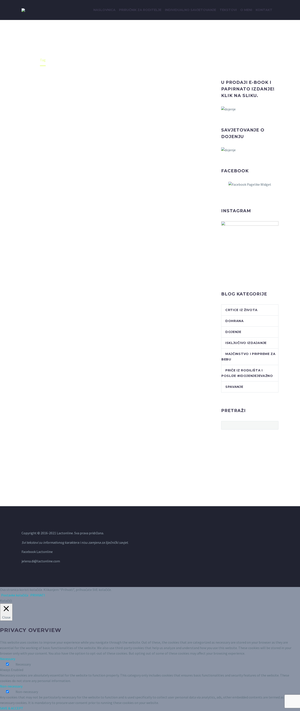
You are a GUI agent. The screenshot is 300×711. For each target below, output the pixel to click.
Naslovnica (104, 10)
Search (273, 425)
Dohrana (234, 321)
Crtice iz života (241, 310)
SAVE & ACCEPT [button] (11, 708)
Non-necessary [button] (11, 686)
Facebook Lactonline (37, 551)
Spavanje (234, 387)
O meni (246, 10)
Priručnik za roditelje (140, 10)
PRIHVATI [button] (37, 595)
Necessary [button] (7, 659)
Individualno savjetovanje (190, 10)
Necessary (23, 664)
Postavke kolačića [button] (14, 595)
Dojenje (233, 332)
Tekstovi (228, 10)
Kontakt (264, 10)
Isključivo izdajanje (246, 343)
